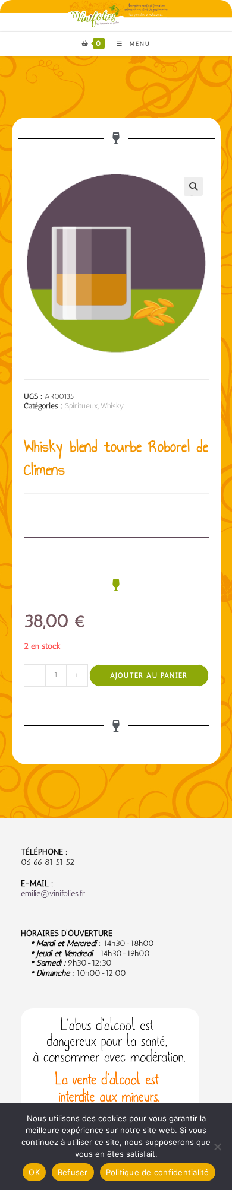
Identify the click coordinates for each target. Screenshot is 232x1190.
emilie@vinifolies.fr (53, 893)
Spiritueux (81, 405)
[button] (193, 186)
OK (34, 1172)
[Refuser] (217, 1147)
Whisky (112, 405)
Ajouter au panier (148, 675)
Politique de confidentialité (157, 1172)
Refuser (73, 1172)
